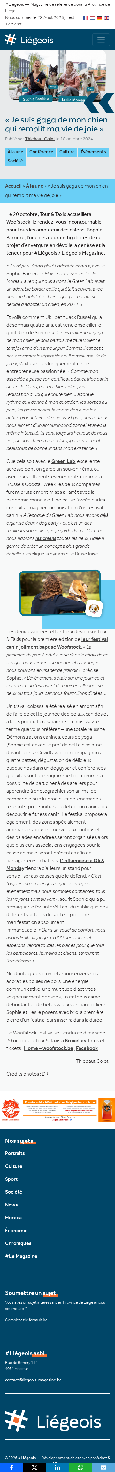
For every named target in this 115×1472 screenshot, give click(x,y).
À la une (15, 152)
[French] (86, 17)
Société (15, 161)
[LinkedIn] (57, 1467)
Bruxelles (75, 1040)
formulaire (38, 1319)
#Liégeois (27, 1457)
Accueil (13, 186)
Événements (93, 152)
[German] (100, 17)
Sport (11, 1179)
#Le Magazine (21, 1256)
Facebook (87, 1048)
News (11, 1205)
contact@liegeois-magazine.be (33, 1379)
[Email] (103, 1467)
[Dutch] (93, 17)
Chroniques (18, 1243)
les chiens (45, 538)
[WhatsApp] (80, 1467)
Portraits (15, 1153)
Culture (67, 152)
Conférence (41, 152)
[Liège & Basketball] (57, 1109)
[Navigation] (101, 39)
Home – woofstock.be (48, 1048)
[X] (34, 1467)
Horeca (13, 1218)
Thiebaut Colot (40, 138)
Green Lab (63, 461)
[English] (107, 17)
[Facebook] (11, 1467)
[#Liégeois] (31, 40)
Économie (16, 1230)
